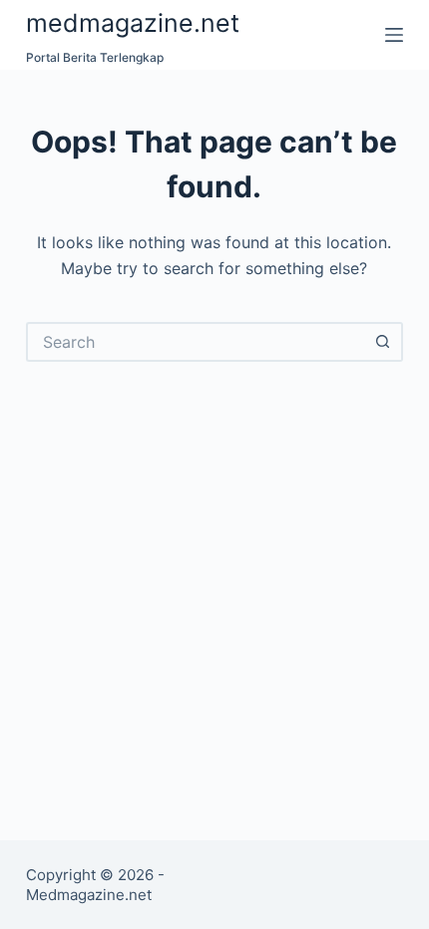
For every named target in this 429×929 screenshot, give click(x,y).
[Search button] (383, 342)
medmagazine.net (132, 23)
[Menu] (394, 35)
